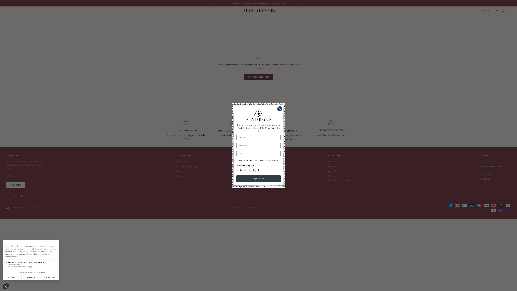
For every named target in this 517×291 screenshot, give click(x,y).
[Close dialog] (279, 108)
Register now (258, 178)
